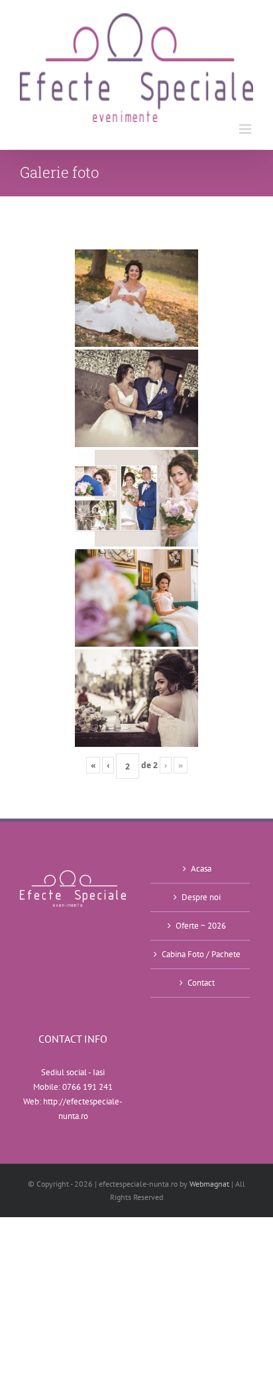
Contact (201, 982)
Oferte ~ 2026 (201, 925)
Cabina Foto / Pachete (201, 954)
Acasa (201, 868)
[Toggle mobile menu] (246, 129)
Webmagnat (209, 1184)
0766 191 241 (87, 1086)
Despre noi (201, 897)
